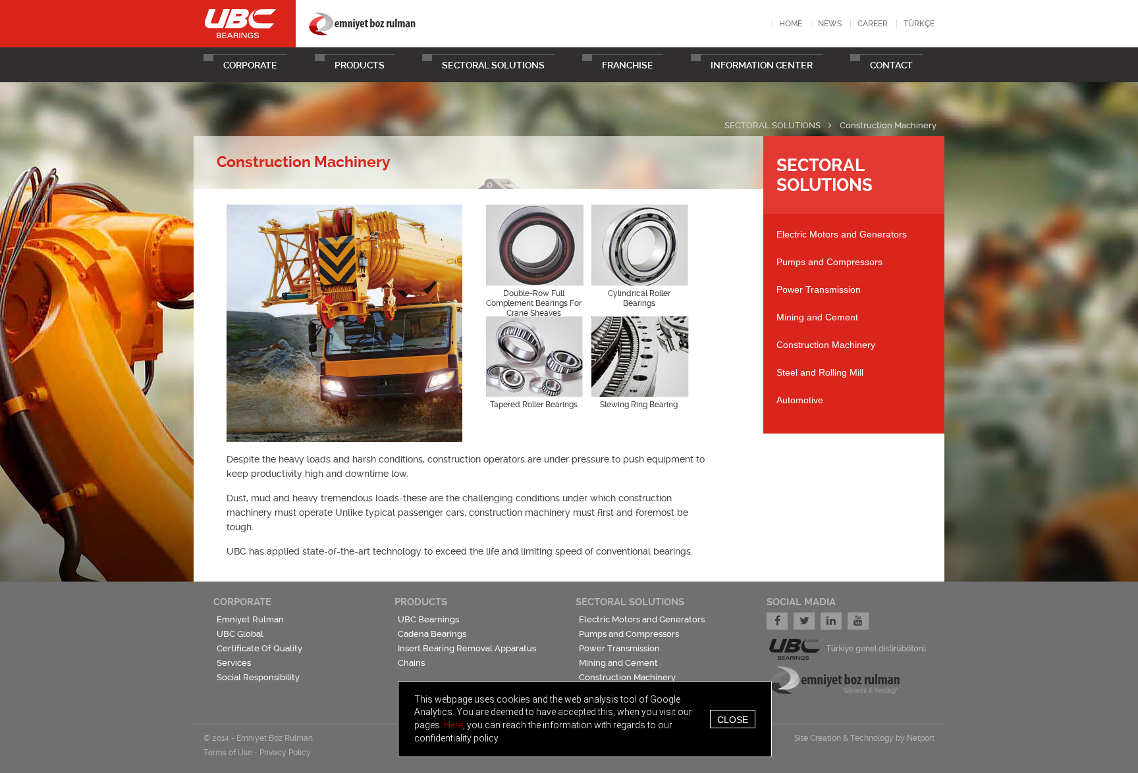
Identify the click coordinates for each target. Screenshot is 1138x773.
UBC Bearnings (428, 619)
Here (453, 725)
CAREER (872, 24)
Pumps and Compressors (829, 262)
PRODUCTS (360, 65)
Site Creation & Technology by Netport (864, 738)
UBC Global (240, 634)
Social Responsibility (258, 677)
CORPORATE (250, 65)
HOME (790, 24)
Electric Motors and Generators (841, 234)
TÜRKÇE (919, 24)
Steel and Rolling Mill (819, 372)
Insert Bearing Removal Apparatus (467, 648)
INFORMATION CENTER (762, 65)
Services (234, 663)
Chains (411, 663)
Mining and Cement (817, 317)
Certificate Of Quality (259, 648)
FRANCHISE (627, 65)
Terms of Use (227, 752)
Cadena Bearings (432, 634)
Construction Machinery (888, 125)
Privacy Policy (285, 752)
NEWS (830, 24)
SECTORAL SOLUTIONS (493, 65)
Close (732, 719)
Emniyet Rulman (250, 619)
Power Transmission (818, 289)
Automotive (799, 400)
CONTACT (891, 65)
